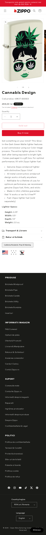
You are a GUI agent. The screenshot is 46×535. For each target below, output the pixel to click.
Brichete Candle (12, 296)
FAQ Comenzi (11, 329)
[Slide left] (17, 87)
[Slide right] (28, 87)
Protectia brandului (14, 454)
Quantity (5, 111)
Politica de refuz (12, 477)
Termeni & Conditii (13, 448)
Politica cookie (12, 471)
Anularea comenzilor (14, 358)
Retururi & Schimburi (14, 352)
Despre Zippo (11, 420)
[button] (5, 11)
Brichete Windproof (14, 284)
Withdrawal (37, 530)
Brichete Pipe (11, 290)
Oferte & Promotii (13, 341)
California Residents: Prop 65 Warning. (17, 245)
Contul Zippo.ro (12, 370)
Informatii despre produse (17, 415)
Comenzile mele (12, 386)
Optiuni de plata (12, 335)
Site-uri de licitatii (13, 459)
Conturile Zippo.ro (13, 391)
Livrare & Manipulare (14, 346)
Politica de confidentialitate (17, 442)
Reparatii (9, 403)
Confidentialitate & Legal (16, 426)
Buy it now (23, 133)
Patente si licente (13, 465)
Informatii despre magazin (17, 397)
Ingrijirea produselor (14, 409)
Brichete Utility (12, 302)
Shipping (14, 107)
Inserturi (9, 313)
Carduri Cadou (12, 364)
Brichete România (13, 307)
